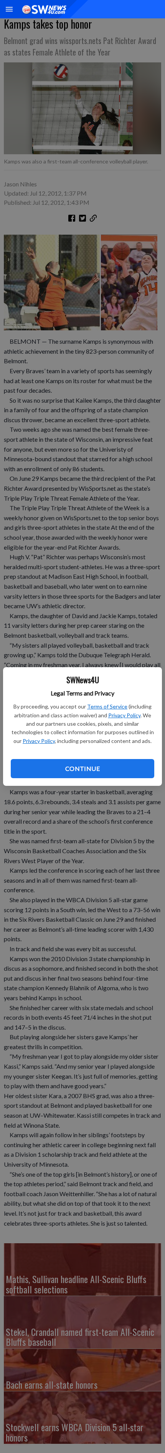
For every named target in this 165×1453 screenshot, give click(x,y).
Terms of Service (107, 706)
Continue (82, 768)
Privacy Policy (124, 715)
